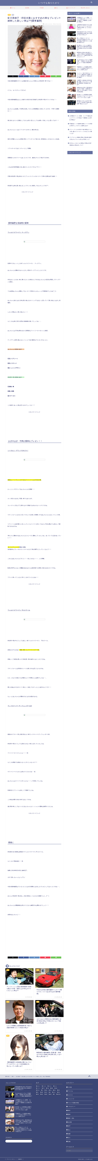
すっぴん (44, 1086)
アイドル (70, 1091)
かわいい (38, 1086)
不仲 (43, 1088)
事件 (69, 1110)
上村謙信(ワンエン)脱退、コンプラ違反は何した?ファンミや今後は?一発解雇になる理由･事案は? (81, 117)
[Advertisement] (34, 203)
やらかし (50, 1086)
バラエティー (71, 1106)
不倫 (48, 1088)
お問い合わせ (86, 8)
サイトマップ (71, 8)
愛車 (9, 14)
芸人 (69, 1137)
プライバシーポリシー (11, 1159)
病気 (38, 1094)
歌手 (69, 1126)
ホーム (13, 8)
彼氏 (59, 1090)
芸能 (28, 8)
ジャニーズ (71, 1098)
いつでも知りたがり (49, 3)
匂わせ (38, 1090)
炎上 (57, 8)
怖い (38, 1092)
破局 (42, 1094)
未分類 (70, 1122)
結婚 (50, 1094)
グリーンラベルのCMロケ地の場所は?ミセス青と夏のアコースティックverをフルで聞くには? (81, 131)
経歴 (46, 1094)
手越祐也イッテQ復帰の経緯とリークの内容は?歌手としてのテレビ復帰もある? (81, 124)
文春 (46, 1092)
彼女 (55, 1090)
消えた (54, 1092)
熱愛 (42, 8)
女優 (46, 1090)
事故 (52, 1088)
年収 (50, 1090)
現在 (59, 1092)
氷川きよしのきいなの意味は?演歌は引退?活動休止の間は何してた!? (81, 144)
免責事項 (20, 1159)
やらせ (55, 1086)
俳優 (56, 1088)
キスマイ (70, 1095)
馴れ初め (59, 1094)
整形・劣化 (71, 1118)
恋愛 (42, 1092)
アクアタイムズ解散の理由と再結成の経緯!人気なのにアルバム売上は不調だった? (81, 138)
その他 (70, 1087)
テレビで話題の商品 (73, 1102)
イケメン (38, 1088)
